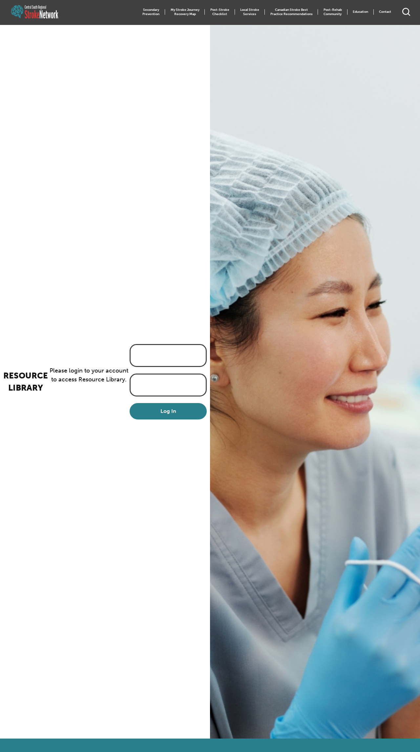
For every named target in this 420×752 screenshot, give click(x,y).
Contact (385, 12)
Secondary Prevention (150, 12)
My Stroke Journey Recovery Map (185, 12)
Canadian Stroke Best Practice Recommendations (291, 12)
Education (360, 12)
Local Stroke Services (249, 12)
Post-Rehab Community (333, 12)
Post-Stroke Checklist (219, 12)
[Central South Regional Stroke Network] (34, 12)
